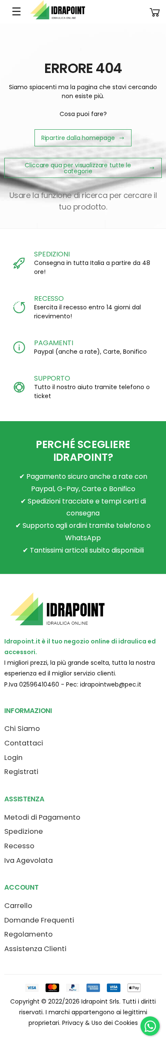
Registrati (21, 772)
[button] (155, 11)
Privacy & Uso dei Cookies (100, 1023)
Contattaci (23, 743)
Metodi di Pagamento (42, 817)
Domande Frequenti (39, 920)
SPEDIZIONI (51, 254)
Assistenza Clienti (35, 949)
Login (13, 758)
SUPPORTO (52, 378)
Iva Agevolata (28, 860)
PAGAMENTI (53, 343)
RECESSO (49, 298)
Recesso (19, 846)
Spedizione (23, 831)
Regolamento (28, 934)
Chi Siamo (22, 728)
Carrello (18, 906)
